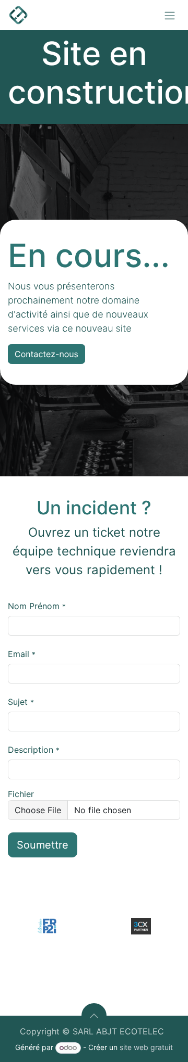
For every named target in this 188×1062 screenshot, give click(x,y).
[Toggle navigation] (169, 15)
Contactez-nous (46, 354)
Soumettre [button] (42, 845)
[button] (94, 1015)
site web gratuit (146, 1047)
